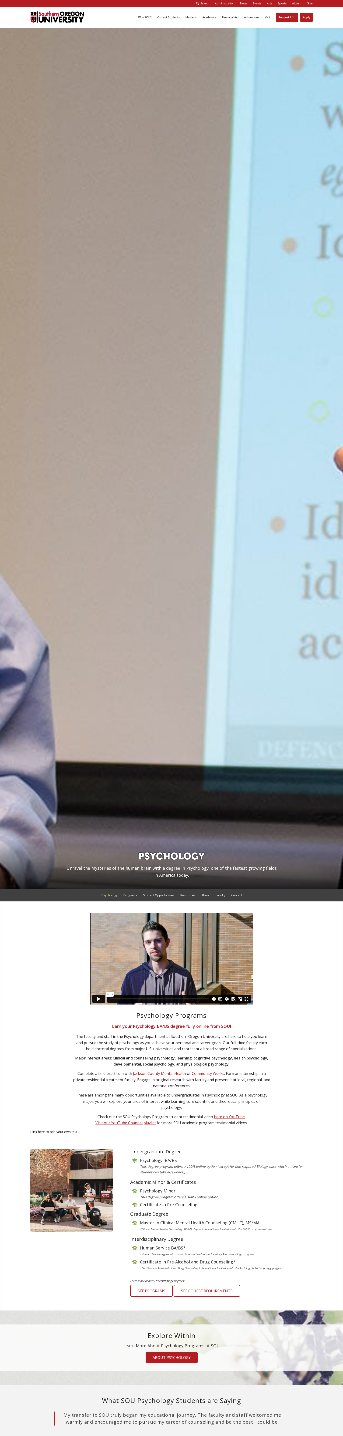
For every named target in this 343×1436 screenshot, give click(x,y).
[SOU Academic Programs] (57, 17)
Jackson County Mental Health (159, 1073)
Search (204, 3)
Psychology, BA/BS (158, 1160)
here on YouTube (229, 1116)
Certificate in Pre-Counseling (168, 1204)
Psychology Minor (157, 1191)
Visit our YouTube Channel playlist (125, 1122)
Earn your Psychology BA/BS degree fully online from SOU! (171, 1026)
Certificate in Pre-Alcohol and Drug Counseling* (187, 1262)
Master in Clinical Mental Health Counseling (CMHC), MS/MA (199, 1223)
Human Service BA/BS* (163, 1248)
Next (302, 1418)
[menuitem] (224, 3)
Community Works (208, 1073)
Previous (41, 1418)
